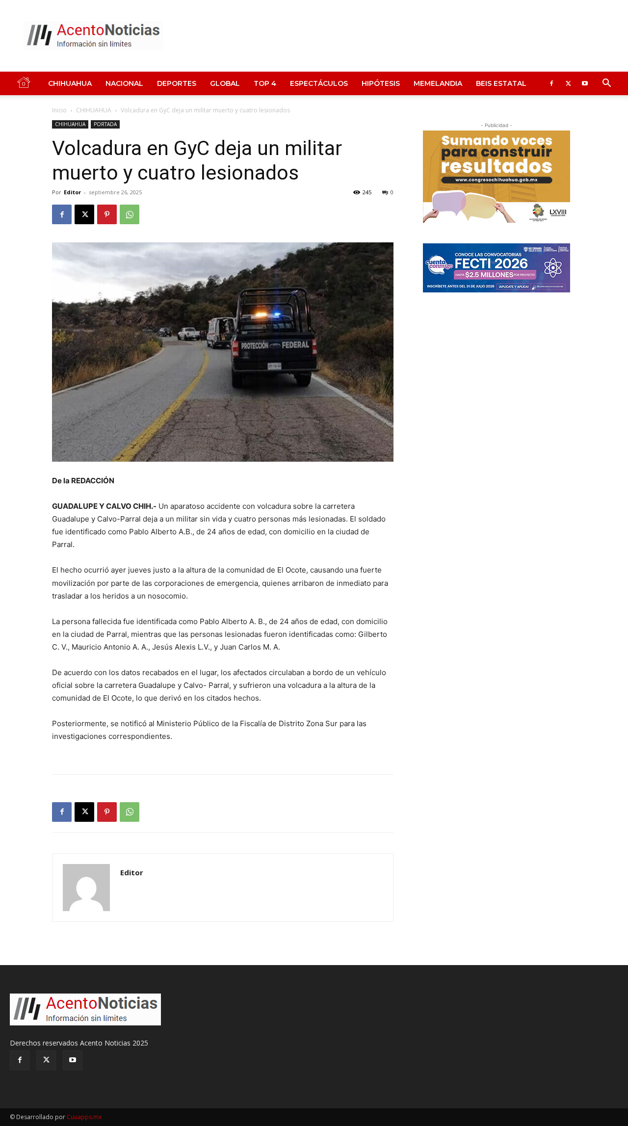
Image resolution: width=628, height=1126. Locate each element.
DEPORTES (176, 83)
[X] (568, 83)
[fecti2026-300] (496, 267)
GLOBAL (225, 83)
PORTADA (105, 124)
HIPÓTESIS (381, 83)
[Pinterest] (107, 214)
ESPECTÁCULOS (319, 83)
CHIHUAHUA (70, 83)
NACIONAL (124, 83)
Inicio (59, 110)
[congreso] (496, 177)
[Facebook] (551, 83)
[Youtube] (584, 83)
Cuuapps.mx (84, 1117)
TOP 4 (265, 83)
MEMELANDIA (438, 83)
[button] (606, 84)
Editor (72, 192)
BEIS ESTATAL (501, 83)
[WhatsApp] (129, 214)
